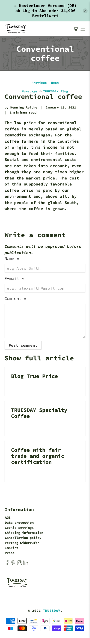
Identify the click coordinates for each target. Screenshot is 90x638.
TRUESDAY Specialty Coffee (39, 413)
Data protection (19, 522)
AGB (8, 517)
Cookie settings (19, 527)
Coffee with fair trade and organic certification (37, 456)
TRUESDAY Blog (55, 91)
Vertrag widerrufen (22, 543)
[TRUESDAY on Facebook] (7, 564)
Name (12, 258)
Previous (39, 82)
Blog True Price (34, 376)
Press (9, 553)
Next (55, 82)
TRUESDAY (51, 610)
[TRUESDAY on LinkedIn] (25, 564)
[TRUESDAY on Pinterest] (13, 564)
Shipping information (24, 532)
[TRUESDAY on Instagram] (19, 564)
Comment (15, 298)
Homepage (29, 91)
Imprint (11, 548)
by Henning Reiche (21, 107)
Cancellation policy (23, 538)
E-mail (14, 278)
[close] (85, 10)
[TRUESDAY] (36, 29)
